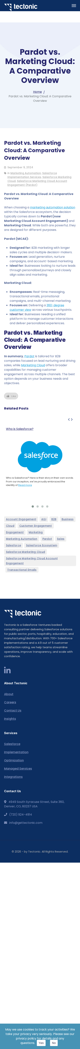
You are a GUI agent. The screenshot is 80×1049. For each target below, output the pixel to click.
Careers (10, 702)
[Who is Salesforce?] (40, 456)
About (8, 694)
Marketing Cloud (33, 365)
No (54, 1043)
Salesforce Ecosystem (41, 545)
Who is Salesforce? (19, 429)
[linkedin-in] (7, 670)
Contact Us (12, 710)
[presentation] (69, 419)
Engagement (15, 532)
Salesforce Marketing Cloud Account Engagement (32, 561)
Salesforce (13, 545)
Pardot (29, 356)
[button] (33, 506)
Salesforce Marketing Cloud (25, 552)
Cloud (10, 526)
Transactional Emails (22, 570)
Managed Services (18, 768)
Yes (41, 1043)
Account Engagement (21, 519)
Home (37, 92)
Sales (60, 539)
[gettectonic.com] (21, 7)
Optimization (14, 760)
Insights (10, 719)
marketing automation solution (52, 207)
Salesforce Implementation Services (32, 175)
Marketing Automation (25, 173)
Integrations (13, 777)
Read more (25, 485)
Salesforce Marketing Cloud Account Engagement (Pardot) (37, 183)
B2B (54, 519)
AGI (43, 519)
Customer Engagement (35, 526)
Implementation (16, 752)
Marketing (36, 532)
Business (68, 519)
